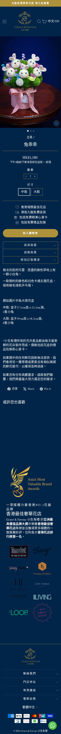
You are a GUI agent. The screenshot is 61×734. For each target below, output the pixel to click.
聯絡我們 (29, 673)
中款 (24, 192)
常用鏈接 (29, 690)
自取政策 (30, 252)
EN (57, 21)
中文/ (51, 21)
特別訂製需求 (30, 260)
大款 (37, 192)
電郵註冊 (29, 699)
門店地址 (29, 682)
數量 (30, 170)
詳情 (48, 162)
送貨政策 (30, 245)
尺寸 (30, 185)
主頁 (30, 137)
